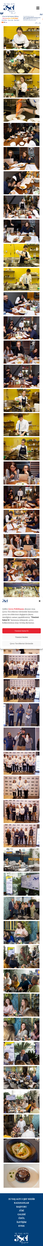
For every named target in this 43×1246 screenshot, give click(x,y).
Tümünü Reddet (21, 637)
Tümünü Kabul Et (22, 631)
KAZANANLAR (21, 1202)
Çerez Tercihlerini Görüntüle (21, 643)
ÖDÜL (21, 1218)
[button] (39, 601)
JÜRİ (21, 1210)
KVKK (21, 1225)
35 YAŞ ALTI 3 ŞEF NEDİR (21, 1199)
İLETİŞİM (21, 1222)
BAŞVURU (21, 1206)
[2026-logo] (9, 4)
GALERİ (22, 1214)
